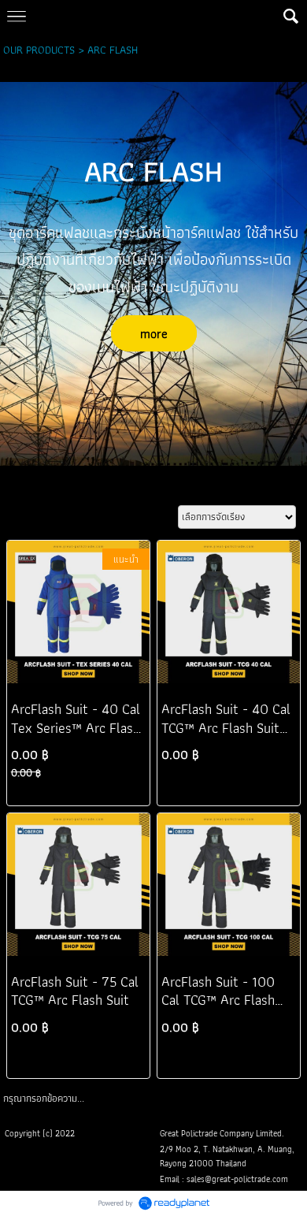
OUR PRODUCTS (39, 49)
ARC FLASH (112, 49)
